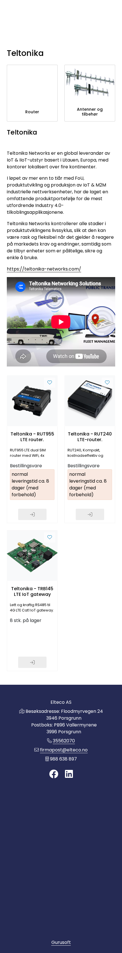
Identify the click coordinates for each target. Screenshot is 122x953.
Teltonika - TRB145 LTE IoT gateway (32, 591)
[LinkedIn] (69, 774)
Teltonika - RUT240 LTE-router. (90, 436)
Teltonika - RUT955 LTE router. (32, 436)
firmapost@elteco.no (64, 750)
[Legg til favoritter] (49, 383)
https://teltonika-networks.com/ (44, 269)
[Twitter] (53, 774)
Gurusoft (61, 942)
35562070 (64, 741)
